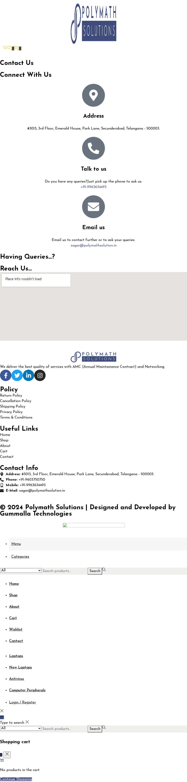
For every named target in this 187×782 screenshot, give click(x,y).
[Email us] (93, 206)
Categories (20, 557)
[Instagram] (40, 375)
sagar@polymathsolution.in (94, 245)
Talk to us (93, 169)
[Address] (93, 95)
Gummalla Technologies (36, 514)
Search (94, 571)
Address (93, 116)
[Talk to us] (93, 148)
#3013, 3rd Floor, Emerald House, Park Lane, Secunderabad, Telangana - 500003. (93, 128)
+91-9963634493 (93, 187)
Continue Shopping (16, 779)
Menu (16, 544)
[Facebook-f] (5, 375)
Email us (93, 228)
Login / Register (22, 702)
